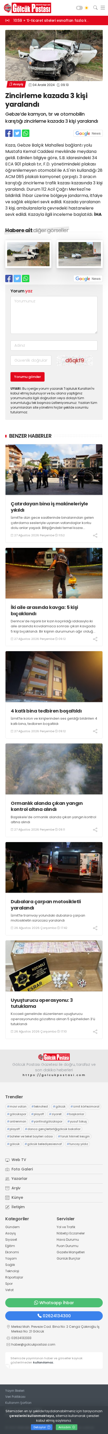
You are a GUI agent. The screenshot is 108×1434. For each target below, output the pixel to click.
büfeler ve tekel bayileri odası (30, 1136)
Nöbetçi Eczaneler (71, 1233)
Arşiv (15, 1188)
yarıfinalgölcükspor (46, 1121)
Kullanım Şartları (18, 1402)
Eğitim (10, 1246)
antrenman (16, 1121)
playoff (37, 1114)
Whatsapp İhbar (56, 1303)
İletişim (17, 1207)
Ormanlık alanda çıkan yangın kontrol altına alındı (47, 806)
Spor (9, 1283)
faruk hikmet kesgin (74, 1136)
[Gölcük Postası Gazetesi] (26, 8)
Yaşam (11, 1258)
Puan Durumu (67, 1246)
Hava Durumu (68, 1239)
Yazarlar (19, 1178)
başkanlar (75, 1114)
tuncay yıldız (77, 1144)
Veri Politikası (15, 1396)
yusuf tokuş (77, 1121)
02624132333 (21, 1338)
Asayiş (18, 84)
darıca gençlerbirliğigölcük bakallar (52, 1129)
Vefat (9, 1290)
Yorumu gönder (27, 376)
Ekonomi (12, 1252)
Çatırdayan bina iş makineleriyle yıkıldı (49, 507)
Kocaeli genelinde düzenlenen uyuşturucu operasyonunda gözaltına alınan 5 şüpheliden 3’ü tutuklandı (53, 1018)
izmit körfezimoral (85, 1106)
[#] (54, 1057)
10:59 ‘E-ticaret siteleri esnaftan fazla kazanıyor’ (58, 20)
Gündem (12, 1227)
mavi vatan (16, 1106)
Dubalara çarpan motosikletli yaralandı (46, 904)
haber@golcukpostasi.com (33, 1344)
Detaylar (40, 1427)
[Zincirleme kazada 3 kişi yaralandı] (28, 267)
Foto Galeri (21, 1169)
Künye (16, 1197)
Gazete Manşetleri (71, 1252)
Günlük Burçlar (68, 1258)
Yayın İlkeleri (14, 1390)
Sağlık (10, 1264)
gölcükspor (16, 1114)
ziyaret (55, 1114)
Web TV (18, 1159)
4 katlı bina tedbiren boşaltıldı (46, 711)
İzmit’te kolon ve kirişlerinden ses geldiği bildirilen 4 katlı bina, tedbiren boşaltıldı (54, 721)
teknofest (39, 1106)
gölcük (59, 1106)
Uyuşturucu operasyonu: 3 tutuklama (42, 1003)
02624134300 (57, 1316)
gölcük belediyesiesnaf (43, 1144)
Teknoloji (12, 1271)
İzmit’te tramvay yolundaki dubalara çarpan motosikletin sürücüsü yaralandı (48, 918)
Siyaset (11, 1239)
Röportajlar (14, 1277)
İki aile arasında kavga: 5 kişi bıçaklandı (44, 610)
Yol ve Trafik (66, 1227)
